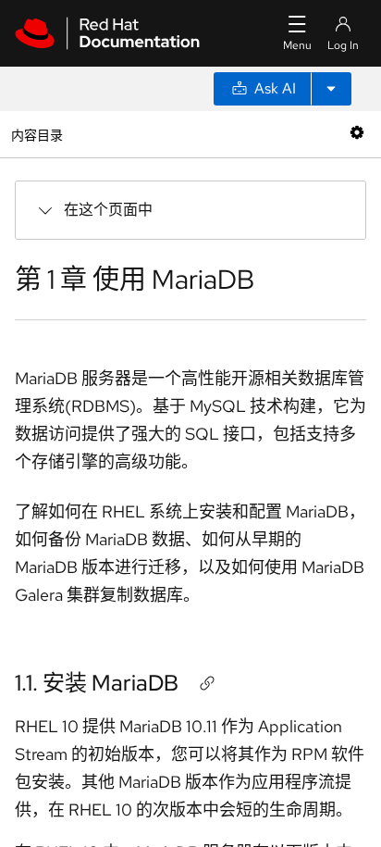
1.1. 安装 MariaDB (96, 682)
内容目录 (36, 133)
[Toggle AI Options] (331, 89)
